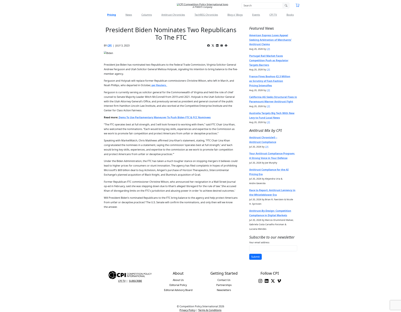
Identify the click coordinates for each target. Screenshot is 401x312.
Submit (255, 256)
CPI (109, 45)
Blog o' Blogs (235, 14)
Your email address (259, 242)
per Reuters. (159, 85)
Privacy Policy (187, 310)
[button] (297, 5)
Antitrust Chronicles (173, 14)
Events (256, 14)
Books (290, 14)
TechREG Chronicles (206, 14)
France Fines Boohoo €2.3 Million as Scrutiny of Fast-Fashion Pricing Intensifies (269, 81)
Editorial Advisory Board (178, 290)
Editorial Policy (178, 285)
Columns (146, 14)
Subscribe (135, 281)
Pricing (111, 14)
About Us (178, 280)
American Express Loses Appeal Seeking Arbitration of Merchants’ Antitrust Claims (270, 40)
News (128, 14)
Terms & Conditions (209, 310)
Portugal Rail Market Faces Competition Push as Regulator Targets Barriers (268, 60)
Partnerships (224, 285)
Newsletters (224, 290)
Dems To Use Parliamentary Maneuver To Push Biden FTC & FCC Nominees (164, 117)
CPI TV (273, 14)
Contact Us (223, 280)
